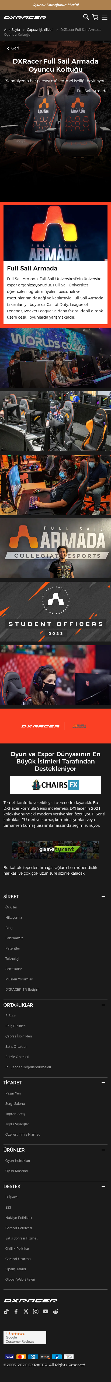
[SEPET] (95, 17)
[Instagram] (38, 1312)
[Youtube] (48, 1312)
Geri (14, 48)
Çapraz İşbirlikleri (40, 30)
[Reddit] (58, 1312)
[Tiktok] (8, 1312)
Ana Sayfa (12, 30)
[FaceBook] (18, 1312)
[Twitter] (28, 1312)
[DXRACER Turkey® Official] (43, 17)
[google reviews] (25, 1337)
